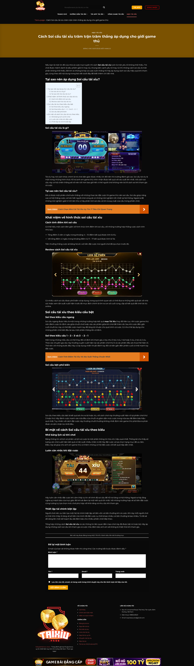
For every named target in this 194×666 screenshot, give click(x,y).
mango (108, 48)
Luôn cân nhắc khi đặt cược (62, 119)
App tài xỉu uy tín (84, 635)
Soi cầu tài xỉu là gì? (58, 91)
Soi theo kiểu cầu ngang (60, 107)
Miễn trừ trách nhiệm (86, 615)
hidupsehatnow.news (43, 647)
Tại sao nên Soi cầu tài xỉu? (61, 94)
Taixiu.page (40, 20)
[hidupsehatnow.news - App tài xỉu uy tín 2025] (47, 5)
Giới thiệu (82, 610)
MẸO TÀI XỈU (132, 14)
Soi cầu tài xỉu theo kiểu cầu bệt (61, 104)
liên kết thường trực (116, 535)
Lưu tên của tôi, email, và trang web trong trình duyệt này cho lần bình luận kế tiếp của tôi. (89, 582)
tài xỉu (76, 524)
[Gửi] (104, 7)
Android (92, 644)
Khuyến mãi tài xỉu (85, 638)
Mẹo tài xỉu (82, 641)
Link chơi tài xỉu (84, 632)
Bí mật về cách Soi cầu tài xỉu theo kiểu (64, 114)
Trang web (120, 572)
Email (85, 572)
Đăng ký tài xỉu (84, 623)
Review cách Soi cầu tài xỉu (61, 101)
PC (97, 644)
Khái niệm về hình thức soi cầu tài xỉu (63, 97)
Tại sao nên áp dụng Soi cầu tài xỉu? (62, 89)
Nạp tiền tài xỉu (84, 626)
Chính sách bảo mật (86, 612)
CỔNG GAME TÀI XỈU (116, 14)
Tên (50, 572)
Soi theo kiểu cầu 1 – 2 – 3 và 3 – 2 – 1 (65, 109)
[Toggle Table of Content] (77, 86)
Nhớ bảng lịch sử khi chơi (61, 117)
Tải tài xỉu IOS (83, 644)
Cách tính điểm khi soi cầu (61, 99)
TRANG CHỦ (62, 14)
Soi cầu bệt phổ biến (59, 112)
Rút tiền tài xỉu (84, 629)
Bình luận (52, 552)
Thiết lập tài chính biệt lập (61, 122)
